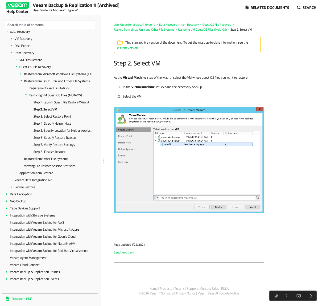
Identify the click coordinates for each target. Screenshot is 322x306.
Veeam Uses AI (208, 293)
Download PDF (22, 299)
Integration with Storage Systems (32, 215)
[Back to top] (298, 296)
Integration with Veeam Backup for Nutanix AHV (42, 243)
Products (166, 288)
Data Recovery (20, 31)
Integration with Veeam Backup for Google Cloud (43, 236)
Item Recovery (24, 53)
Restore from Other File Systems (46, 159)
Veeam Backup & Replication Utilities (35, 272)
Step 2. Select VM (45, 109)
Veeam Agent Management (28, 258)
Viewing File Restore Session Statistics (49, 166)
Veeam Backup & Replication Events (34, 279)
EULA (225, 288)
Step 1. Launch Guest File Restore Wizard (61, 102)
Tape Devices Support (25, 208)
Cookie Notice (229, 293)
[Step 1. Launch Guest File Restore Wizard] (287, 296)
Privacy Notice (185, 293)
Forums (179, 288)
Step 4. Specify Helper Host (52, 123)
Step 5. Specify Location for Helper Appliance (62, 130)
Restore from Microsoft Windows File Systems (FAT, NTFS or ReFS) (59, 74)
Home (153, 288)
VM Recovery (24, 39)
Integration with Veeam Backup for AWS (37, 222)
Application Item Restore (36, 173)
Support (192, 288)
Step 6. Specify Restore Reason (54, 137)
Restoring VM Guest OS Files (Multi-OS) (55, 95)
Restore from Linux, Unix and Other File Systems (57, 81)
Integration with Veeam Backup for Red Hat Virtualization (48, 251)
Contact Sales (209, 288)
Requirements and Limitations (49, 88)
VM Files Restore (30, 60)
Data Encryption (21, 194)
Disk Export (23, 46)
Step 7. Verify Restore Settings (54, 145)
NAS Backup (18, 201)
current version (127, 48)
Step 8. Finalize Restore (49, 152)
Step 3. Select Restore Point (52, 116)
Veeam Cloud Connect (25, 265)
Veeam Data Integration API (34, 180)
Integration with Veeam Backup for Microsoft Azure (44, 229)
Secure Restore (25, 187)
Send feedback (124, 252)
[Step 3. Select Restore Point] (310, 296)
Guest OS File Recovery (35, 67)
